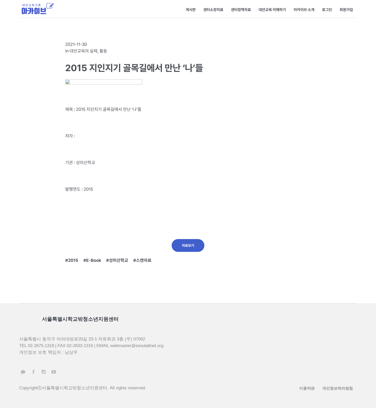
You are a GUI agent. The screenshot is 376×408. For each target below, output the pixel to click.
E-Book (93, 260)
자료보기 (188, 245)
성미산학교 (118, 260)
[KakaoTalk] (23, 372)
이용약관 (307, 388)
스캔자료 (143, 260)
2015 (73, 260)
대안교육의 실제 (83, 50)
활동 (103, 50)
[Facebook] (33, 372)
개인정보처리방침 (337, 388)
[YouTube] (54, 372)
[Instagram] (43, 372)
